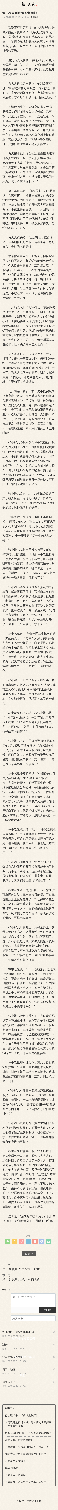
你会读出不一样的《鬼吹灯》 (22, 1415)
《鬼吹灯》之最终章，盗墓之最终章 (25, 1482)
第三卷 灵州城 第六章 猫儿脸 (21, 1279)
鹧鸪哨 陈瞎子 (13, 1468)
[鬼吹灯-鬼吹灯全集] (29, 4)
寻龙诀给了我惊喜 (15, 1461)
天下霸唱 (29, 1501)
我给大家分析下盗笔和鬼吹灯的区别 (25, 1454)
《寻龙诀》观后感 (15, 1474)
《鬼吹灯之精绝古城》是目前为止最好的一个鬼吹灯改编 (28, 1424)
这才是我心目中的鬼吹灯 (19, 1440)
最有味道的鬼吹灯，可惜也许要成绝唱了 (28, 1433)
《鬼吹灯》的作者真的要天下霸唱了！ (27, 1447)
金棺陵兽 (34, 17)
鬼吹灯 (37, 1501)
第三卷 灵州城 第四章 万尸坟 (21, 1269)
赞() (29, 1253)
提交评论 (47, 1310)
